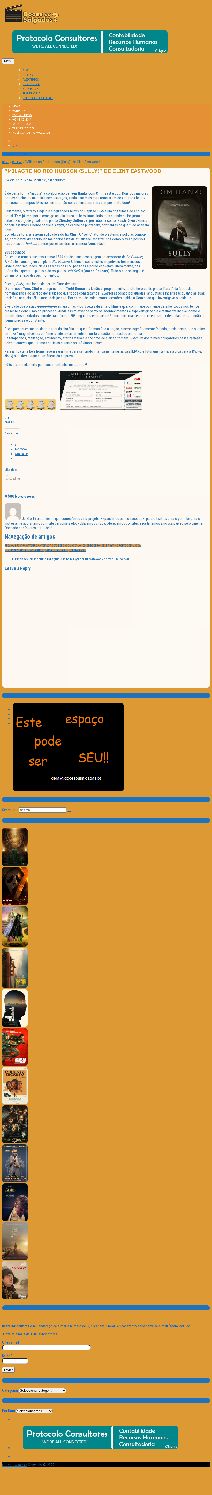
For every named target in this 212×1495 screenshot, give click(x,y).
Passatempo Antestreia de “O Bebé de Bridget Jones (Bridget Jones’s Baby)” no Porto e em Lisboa (73, 545)
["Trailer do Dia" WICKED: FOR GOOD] (15, 945)
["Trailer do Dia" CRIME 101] (15, 1026)
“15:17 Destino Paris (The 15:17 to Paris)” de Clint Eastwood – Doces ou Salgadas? (79, 559)
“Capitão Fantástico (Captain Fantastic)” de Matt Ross (45, 550)
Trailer (9, 422)
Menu (8, 61)
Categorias (10, 1390)
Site (7, 417)
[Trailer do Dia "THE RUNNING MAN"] (15, 1065)
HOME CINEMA (31, 84)
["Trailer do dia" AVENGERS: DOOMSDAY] (15, 865)
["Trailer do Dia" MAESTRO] (15, 1220)
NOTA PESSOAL (31, 89)
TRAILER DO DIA (31, 93)
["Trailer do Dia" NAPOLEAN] (15, 1298)
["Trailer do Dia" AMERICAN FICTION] (15, 1181)
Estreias (17, 162)
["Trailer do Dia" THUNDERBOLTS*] (15, 1142)
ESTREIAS (28, 75)
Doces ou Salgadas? (14, 1465)
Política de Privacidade (38, 98)
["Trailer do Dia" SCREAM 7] (15, 904)
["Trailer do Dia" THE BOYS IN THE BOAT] (15, 1259)
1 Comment (58, 180)
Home (5, 162)
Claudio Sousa (27, 180)
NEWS (26, 70)
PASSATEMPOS (31, 79)
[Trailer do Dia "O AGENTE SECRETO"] (15, 1103)
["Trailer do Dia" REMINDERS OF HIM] (15, 987)
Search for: (10, 810)
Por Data (8, 1411)
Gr (49, 180)
